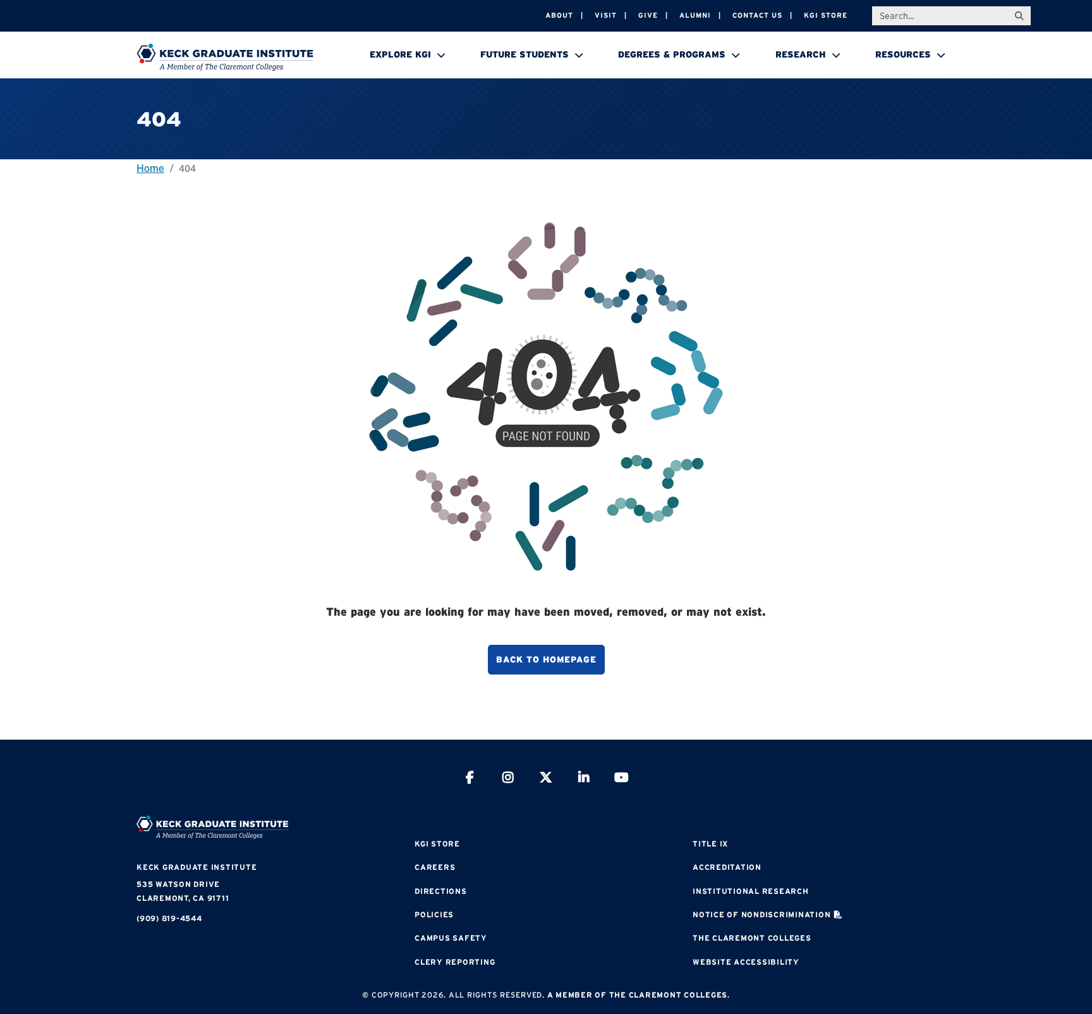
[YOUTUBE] (621, 779)
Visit (606, 15)
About (559, 15)
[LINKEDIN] (584, 779)
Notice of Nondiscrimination (761, 914)
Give (648, 15)
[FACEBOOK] (470, 779)
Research (800, 54)
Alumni (695, 15)
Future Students (524, 54)
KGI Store (825, 15)
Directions (441, 891)
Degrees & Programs (671, 54)
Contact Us (757, 15)
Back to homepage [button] (546, 659)
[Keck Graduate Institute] (224, 57)
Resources (903, 54)
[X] (546, 779)
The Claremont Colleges (752, 938)
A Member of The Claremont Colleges (637, 995)
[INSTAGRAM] (508, 779)
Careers (435, 867)
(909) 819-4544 (169, 918)
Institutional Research (751, 891)
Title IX (710, 844)
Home (150, 167)
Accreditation (727, 867)
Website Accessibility (746, 962)
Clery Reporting (455, 962)
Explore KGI (400, 54)
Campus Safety (451, 938)
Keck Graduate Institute (196, 867)
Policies (434, 914)
